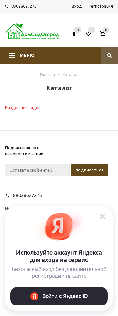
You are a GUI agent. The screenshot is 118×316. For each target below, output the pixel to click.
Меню (27, 55)
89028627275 (24, 6)
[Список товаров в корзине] (107, 36)
